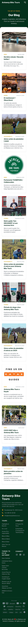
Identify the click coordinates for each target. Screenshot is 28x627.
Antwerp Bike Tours (11, 2)
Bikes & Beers (6, 539)
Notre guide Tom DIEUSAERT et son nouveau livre (11, 223)
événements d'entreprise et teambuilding (20, 530)
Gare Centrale (6, 558)
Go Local (4, 528)
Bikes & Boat (5, 541)
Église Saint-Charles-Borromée (5, 567)
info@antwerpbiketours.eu (12, 515)
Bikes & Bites (5, 536)
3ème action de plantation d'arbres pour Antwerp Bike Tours (13, 266)
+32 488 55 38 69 (9, 513)
